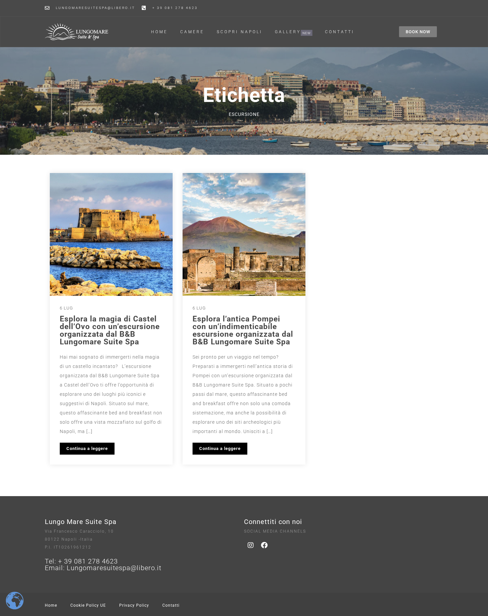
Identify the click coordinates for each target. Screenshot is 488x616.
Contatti (339, 32)
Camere (192, 32)
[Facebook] (264, 545)
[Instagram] (250, 545)
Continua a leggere (87, 448)
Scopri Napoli (239, 32)
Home (159, 32)
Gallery (288, 32)
